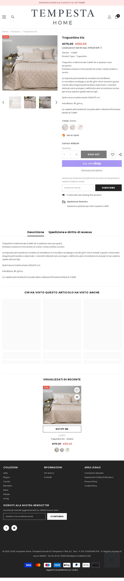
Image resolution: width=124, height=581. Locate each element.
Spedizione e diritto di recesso (70, 232)
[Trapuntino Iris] (62, 405)
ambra (56, 450)
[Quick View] (77, 397)
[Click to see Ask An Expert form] (111, 559)
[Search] (13, 17)
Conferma (57, 516)
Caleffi (74, 52)
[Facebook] (6, 528)
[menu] (4, 17)
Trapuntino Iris (62, 439)
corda (62, 450)
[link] (21, 357)
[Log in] (109, 17)
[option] (29, 63)
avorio (67, 450)
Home (5, 31)
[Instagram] (14, 528)
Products (15, 31)
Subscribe (108, 187)
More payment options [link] (92, 170)
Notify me (62, 429)
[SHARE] (119, 154)
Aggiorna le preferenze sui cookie (62, 570)
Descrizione (35, 232)
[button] (3, 102)
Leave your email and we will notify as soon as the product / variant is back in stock (91, 180)
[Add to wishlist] (112, 154)
